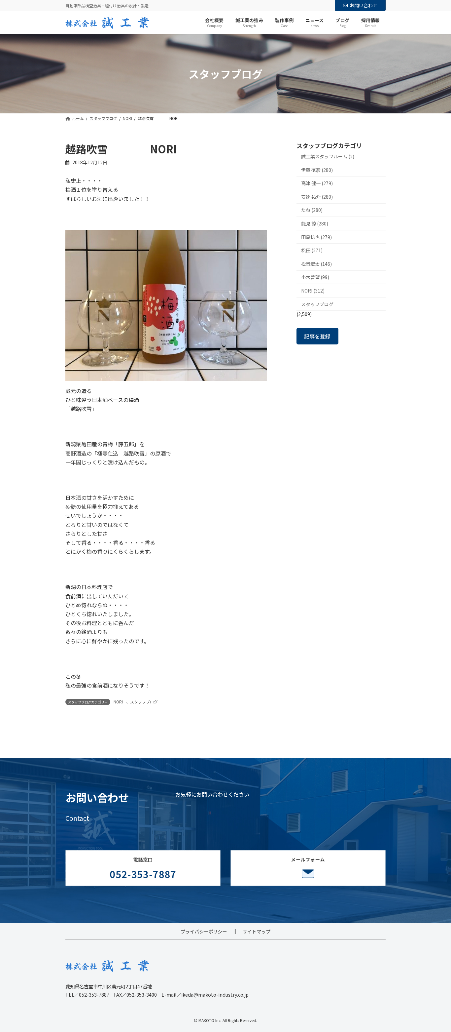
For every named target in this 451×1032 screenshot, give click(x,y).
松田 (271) (312, 250)
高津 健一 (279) (317, 183)
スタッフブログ (144, 701)
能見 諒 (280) (314, 223)
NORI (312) (313, 290)
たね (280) (312, 210)
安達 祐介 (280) (317, 196)
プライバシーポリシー (204, 931)
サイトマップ (256, 931)
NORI (118, 701)
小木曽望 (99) (315, 277)
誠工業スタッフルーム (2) (327, 156)
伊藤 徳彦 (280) (317, 170)
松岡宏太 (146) (316, 263)
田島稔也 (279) (316, 237)
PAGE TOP (435, 994)
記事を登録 (317, 336)
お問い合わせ (363, 5)
